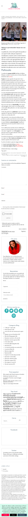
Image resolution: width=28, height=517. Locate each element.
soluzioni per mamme (16, 409)
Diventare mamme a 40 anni (12, 338)
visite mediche (16, 410)
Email (3, 194)
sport (5, 150)
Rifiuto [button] (13, 515)
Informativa (22, 515)
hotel (23, 401)
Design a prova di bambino (11, 334)
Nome (4, 280)
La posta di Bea (8, 349)
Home (3, 16)
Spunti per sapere (11, 16)
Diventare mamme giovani (11, 340)
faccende (22, 399)
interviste (7, 345)
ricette (6, 408)
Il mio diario (8, 341)
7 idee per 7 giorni (9, 327)
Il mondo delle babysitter (11, 343)
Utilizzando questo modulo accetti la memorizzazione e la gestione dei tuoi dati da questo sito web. (13, 225)
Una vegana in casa (9, 362)
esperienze (11, 399)
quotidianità (8, 406)
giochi (20, 401)
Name (3, 188)
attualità (12, 395)
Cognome (5, 286)
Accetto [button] (5, 515)
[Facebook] (7, 311)
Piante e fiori (7, 405)
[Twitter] (11, 311)
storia (9, 410)
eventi (18, 399)
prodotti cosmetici (16, 405)
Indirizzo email (6, 292)
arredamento (16, 394)
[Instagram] (14, 315)
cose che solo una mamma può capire (14, 331)
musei (19, 403)
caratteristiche (9, 397)
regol (14, 406)
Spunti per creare (9, 356)
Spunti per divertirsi (9, 358)
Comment (3, 167)
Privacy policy (5, 470)
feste (5, 401)
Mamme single (8, 351)
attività (6, 395)
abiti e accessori (7, 393)
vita (20, 410)
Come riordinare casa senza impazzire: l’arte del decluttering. (13, 153)
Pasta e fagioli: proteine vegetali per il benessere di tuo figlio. (14, 155)
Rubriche (7, 353)
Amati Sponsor (8, 329)
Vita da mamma (9, 364)
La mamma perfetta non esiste (12, 347)
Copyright (4, 469)
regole (17, 407)
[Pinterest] (16, 311)
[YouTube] (21, 311)
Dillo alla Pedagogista (10, 336)
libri (4, 403)
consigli (19, 397)
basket (10, 76)
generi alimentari (13, 401)
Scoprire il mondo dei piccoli (11, 354)
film (8, 401)
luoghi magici (11, 403)
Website (3, 200)
